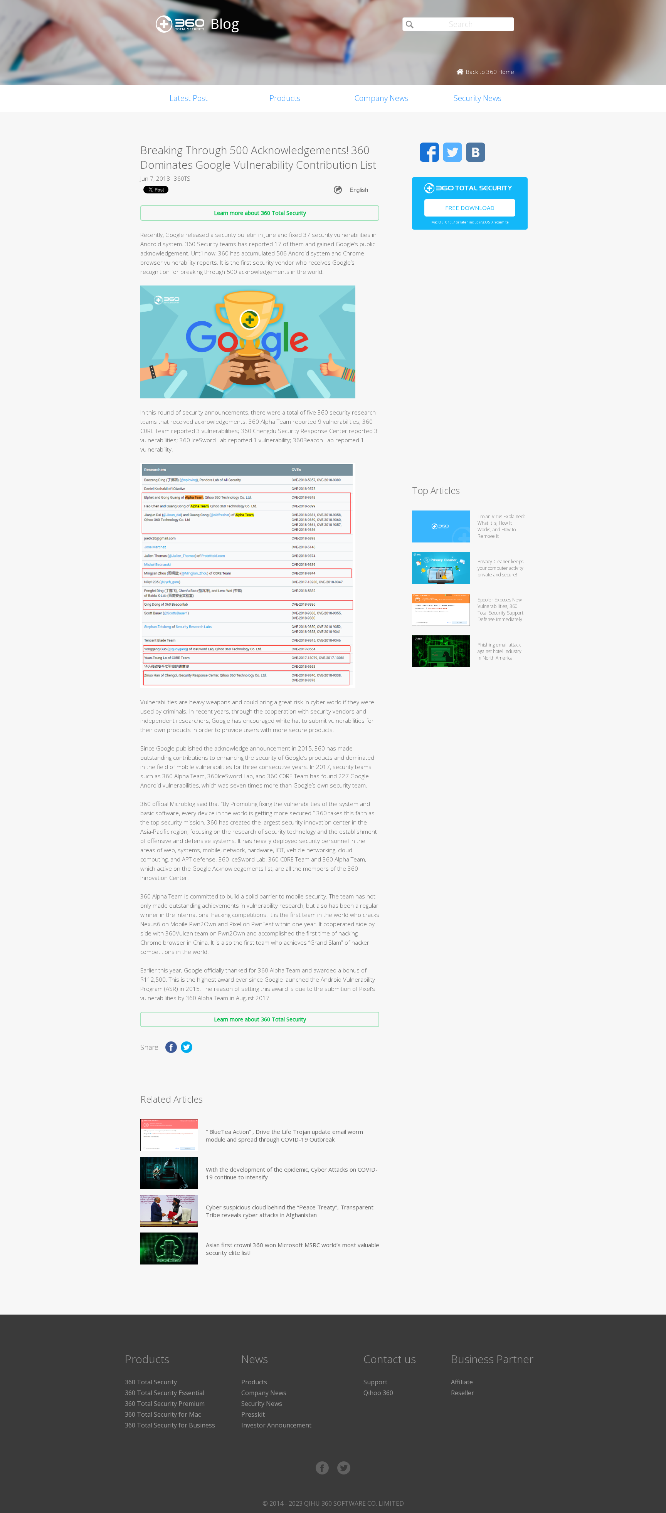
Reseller (462, 1393)
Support (375, 1382)
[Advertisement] (470, 360)
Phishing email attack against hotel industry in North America (499, 651)
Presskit (253, 1414)
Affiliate (462, 1382)
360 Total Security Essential (164, 1393)
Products (284, 98)
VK (475, 152)
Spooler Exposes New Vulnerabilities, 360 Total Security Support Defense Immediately (500, 609)
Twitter (452, 152)
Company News (381, 98)
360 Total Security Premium (165, 1403)
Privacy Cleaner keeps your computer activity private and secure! (500, 568)
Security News (477, 98)
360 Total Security (151, 1382)
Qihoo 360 (378, 1393)
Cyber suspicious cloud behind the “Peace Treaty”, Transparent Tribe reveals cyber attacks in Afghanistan (289, 1211)
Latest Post (189, 98)
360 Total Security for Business (170, 1425)
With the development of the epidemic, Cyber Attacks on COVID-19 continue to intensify (292, 1173)
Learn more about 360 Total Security (260, 213)
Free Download (469, 208)
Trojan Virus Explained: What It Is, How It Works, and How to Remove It (501, 526)
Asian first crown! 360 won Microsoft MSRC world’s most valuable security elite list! (292, 1248)
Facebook (429, 152)
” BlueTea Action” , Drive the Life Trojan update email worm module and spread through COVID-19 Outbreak (284, 1135)
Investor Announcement (276, 1425)
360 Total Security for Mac (163, 1414)
